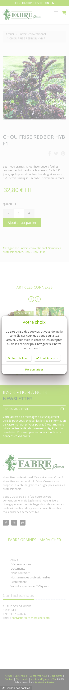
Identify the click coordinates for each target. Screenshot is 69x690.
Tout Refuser (20, 358)
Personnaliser (34, 369)
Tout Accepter (49, 358)
